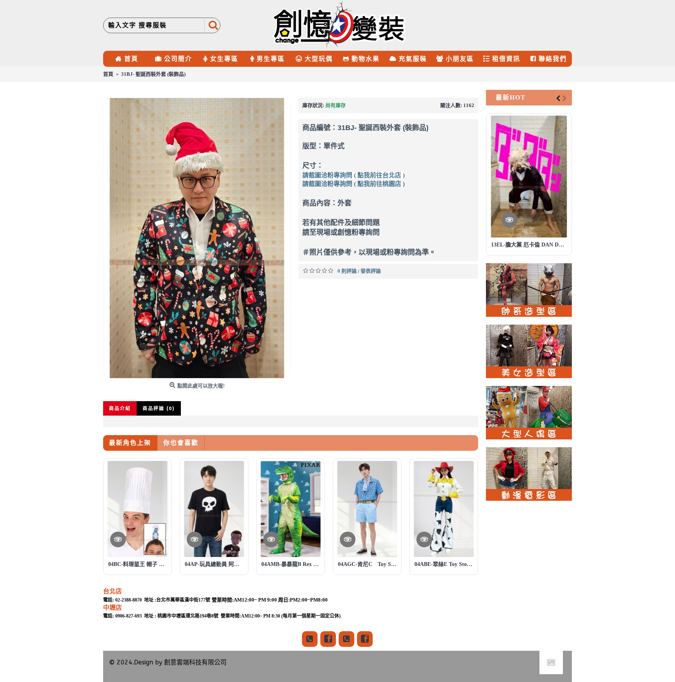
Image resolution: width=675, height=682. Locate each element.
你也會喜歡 (180, 442)
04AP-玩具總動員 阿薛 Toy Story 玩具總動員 (215, 564)
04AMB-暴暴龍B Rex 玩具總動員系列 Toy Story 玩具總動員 (292, 564)
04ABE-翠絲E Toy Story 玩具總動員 (445, 564)
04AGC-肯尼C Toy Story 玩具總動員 (368, 564)
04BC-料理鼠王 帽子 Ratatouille (139, 564)
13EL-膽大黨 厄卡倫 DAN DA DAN (530, 245)
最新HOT (511, 97)
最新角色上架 (130, 442)
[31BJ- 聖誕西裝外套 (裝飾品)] (197, 238)
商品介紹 (120, 408)
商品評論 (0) (159, 408)
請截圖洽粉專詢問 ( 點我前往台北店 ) (353, 175)
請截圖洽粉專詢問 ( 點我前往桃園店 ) (353, 183)
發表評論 (371, 271)
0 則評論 (347, 271)
